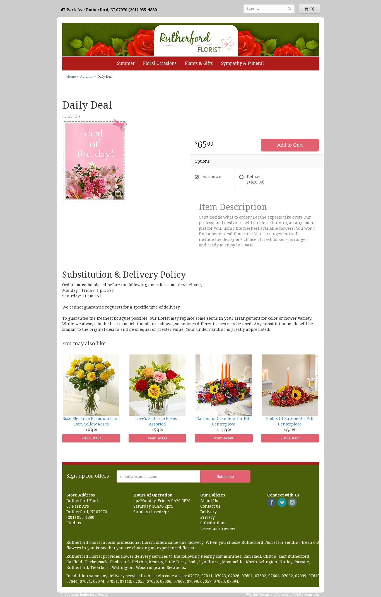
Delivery (208, 512)
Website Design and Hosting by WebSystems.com (283, 594)
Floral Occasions (160, 63)
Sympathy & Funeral (242, 63)
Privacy (207, 517)
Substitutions (213, 523)
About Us (209, 500)
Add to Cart (290, 145)
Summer (126, 63)
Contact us (210, 506)
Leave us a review (217, 528)
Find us (73, 523)
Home (71, 77)
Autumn (86, 77)
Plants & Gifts (199, 63)
